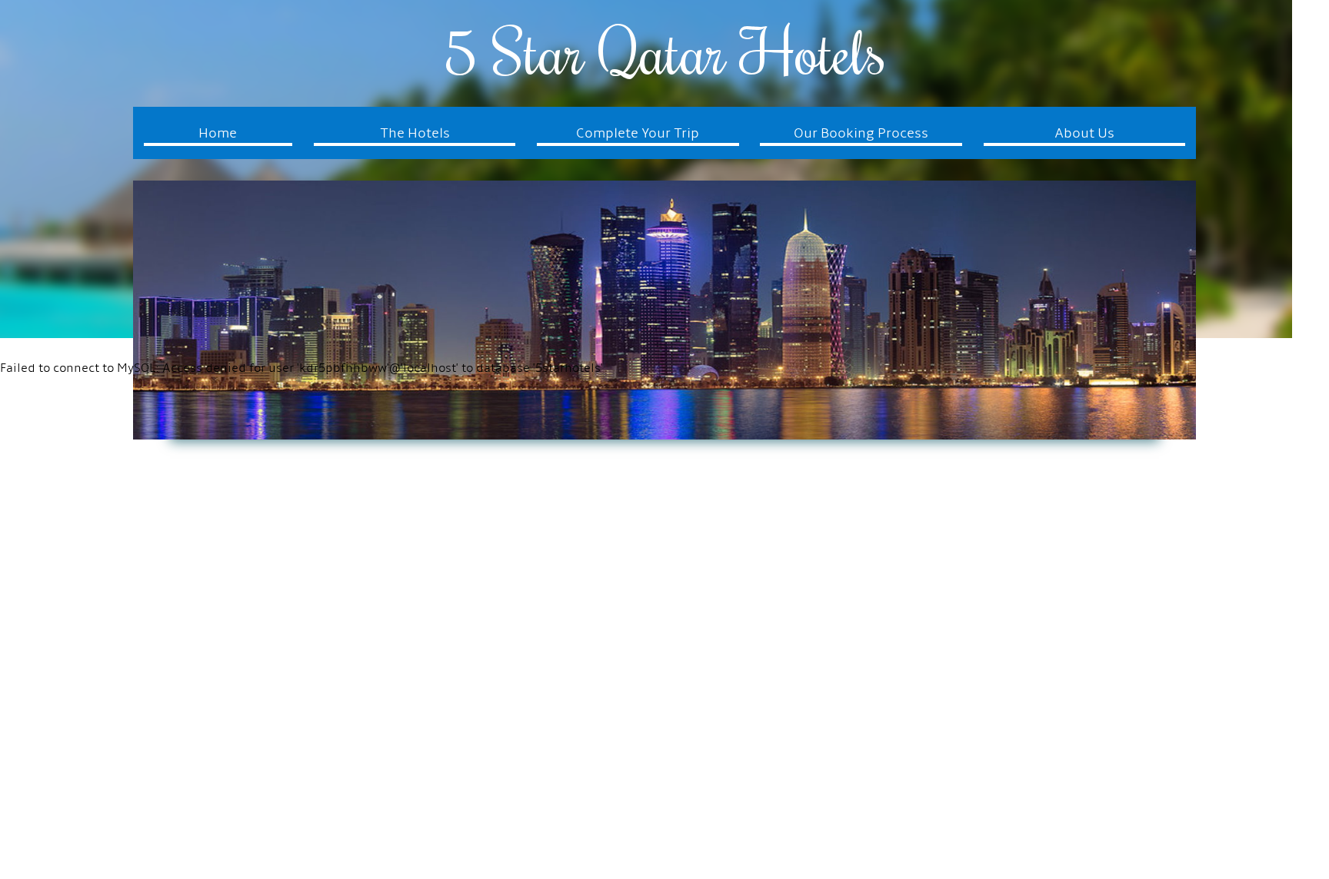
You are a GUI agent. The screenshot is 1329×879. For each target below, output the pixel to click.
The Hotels (415, 134)
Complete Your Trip (637, 134)
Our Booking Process (861, 134)
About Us (1084, 134)
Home (217, 134)
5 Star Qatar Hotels (664, 51)
